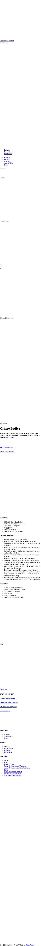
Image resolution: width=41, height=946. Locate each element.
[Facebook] (20, 860)
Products (7, 157)
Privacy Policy (9, 764)
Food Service (8, 748)
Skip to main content (7, 41)
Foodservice (8, 154)
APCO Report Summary (12, 775)
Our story (7, 161)
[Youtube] (20, 943)
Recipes (6, 159)
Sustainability (8, 736)
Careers (6, 760)
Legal (6, 770)
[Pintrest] (20, 902)
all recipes (3, 423)
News (6, 165)
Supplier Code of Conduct (13, 772)
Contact (2, 168)
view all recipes (5, 711)
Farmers (7, 150)
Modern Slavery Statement (13, 773)
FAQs (6, 762)
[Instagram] (20, 819)
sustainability (8, 163)
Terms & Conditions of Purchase (15, 766)
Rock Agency (30, 945)
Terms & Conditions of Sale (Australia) (17, 768)
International (8, 152)
